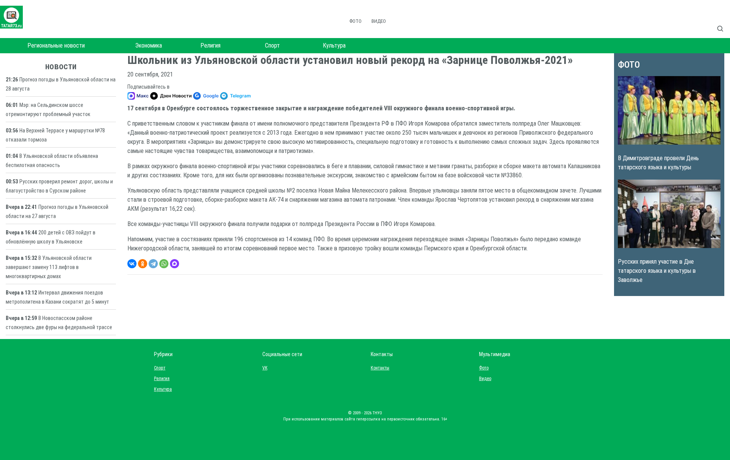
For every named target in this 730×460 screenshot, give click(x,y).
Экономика (148, 45)
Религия (210, 45)
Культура (334, 45)
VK (264, 368)
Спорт (272, 45)
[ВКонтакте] (131, 263)
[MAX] (174, 263)
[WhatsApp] (163, 263)
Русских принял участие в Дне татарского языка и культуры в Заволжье (657, 270)
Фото (355, 21)
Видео (378, 21)
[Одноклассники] (142, 263)
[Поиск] (723, 20)
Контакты (378, 368)
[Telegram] (153, 263)
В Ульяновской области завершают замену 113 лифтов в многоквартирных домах (49, 267)
